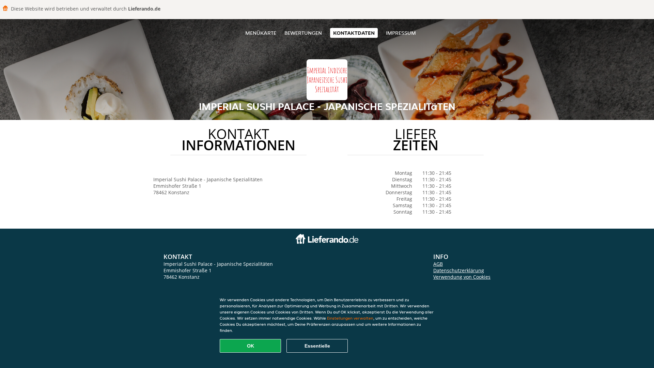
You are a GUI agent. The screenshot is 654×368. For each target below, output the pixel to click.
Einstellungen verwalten (350, 318)
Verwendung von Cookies (461, 277)
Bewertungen (303, 32)
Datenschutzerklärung (458, 270)
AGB (438, 264)
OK (250, 346)
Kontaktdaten (354, 32)
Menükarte (260, 32)
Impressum (401, 32)
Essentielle (317, 346)
